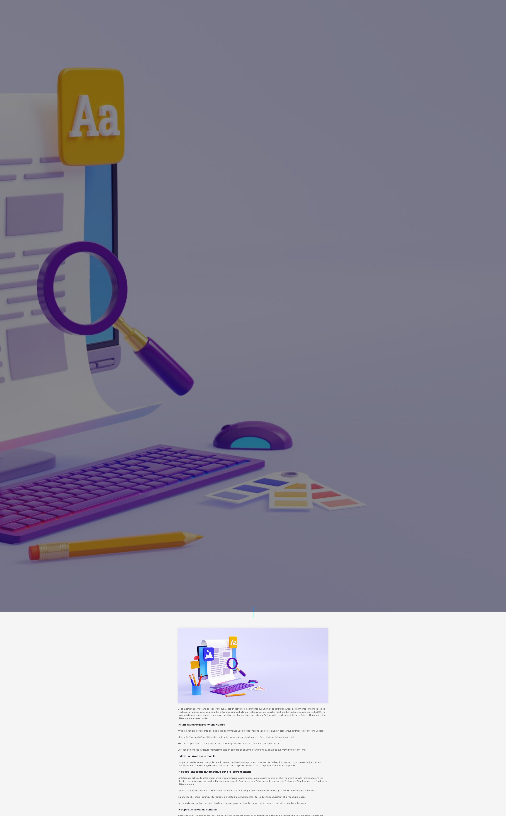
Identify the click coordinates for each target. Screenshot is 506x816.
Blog (271, 6)
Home (208, 6)
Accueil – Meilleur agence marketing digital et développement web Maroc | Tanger (253, 343)
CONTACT (332, 6)
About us (224, 6)
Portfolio (257, 6)
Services (240, 6)
